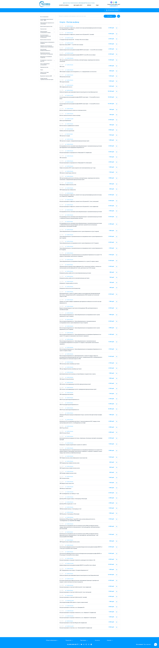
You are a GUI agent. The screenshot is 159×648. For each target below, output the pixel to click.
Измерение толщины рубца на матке (69, 283)
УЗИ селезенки (63, 157)
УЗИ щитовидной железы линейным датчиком (70, 368)
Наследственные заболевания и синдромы (47, 43)
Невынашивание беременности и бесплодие (47, 23)
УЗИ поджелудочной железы (66, 394)
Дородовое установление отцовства (46, 57)
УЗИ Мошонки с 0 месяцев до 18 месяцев (69, 514)
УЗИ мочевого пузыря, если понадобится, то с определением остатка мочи (78, 71)
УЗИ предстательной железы (67, 379)
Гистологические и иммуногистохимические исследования (45, 36)
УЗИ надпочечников (64, 81)
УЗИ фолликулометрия (65, 76)
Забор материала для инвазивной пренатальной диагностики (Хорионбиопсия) (79, 575)
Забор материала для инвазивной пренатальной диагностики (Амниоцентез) (79, 92)
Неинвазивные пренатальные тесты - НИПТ (46, 20)
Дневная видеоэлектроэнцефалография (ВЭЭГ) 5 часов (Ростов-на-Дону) (78, 565)
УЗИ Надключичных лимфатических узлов (70, 468)
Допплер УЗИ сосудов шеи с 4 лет (68, 503)
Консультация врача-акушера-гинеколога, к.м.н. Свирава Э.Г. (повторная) (78, 617)
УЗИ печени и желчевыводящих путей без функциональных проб (75, 384)
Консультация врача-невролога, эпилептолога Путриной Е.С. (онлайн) (77, 34)
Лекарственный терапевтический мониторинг (46, 79)
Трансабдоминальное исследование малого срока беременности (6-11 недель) (79, 243)
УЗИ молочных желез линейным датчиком (69, 363)
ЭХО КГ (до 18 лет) (64, 428)
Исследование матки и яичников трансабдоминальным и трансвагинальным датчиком (81, 211)
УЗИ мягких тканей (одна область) (68, 173)
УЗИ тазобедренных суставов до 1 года (69, 493)
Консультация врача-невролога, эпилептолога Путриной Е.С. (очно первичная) (79, 206)
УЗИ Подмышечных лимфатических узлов (69, 463)
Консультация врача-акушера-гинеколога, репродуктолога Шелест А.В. (77, 560)
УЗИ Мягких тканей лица (65, 488)
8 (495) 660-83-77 (114, 6)
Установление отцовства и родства (46, 61)
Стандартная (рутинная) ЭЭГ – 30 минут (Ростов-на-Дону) (74, 39)
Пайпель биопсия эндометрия (67, 130)
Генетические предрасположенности (45, 50)
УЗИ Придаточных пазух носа (67, 483)
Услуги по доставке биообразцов (44, 73)
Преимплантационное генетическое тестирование (46, 54)
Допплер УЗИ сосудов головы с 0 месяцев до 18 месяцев (73, 498)
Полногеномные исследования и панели (45, 32)
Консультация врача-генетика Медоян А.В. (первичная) (73, 622)
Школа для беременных (65, 120)
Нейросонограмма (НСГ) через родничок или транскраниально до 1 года (77, 167)
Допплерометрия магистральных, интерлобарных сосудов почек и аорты (78, 374)
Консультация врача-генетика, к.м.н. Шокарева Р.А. (72, 607)
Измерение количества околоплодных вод (70, 288)
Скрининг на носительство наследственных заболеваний (46, 46)
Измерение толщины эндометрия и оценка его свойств (73, 444)
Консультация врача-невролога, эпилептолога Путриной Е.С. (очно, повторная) (79, 201)
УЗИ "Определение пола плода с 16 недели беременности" (74, 570)
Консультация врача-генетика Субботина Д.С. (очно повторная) (75, 592)
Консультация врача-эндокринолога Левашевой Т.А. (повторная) (76, 162)
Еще (97, 5)
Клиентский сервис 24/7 (113, 4)
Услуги (41, 69)
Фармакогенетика (44, 67)
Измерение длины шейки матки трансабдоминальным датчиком (75, 273)
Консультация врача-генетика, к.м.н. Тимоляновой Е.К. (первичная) (76, 627)
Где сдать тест (78, 5)
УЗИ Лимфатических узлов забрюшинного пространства (73, 457)
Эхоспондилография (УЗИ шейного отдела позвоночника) (74, 602)
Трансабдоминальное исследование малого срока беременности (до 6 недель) (79, 231)
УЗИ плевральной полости (66, 87)
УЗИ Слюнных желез (64, 478)
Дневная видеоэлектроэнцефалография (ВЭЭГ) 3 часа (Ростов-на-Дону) (77, 54)
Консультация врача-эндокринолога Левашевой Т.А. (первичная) (76, 152)
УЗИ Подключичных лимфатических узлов (69, 541)
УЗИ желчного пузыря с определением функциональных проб (74, 140)
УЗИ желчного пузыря (65, 135)
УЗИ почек (62, 66)
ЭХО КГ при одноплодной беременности (69, 399)
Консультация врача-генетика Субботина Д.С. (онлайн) (73, 597)
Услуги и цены (64, 5)
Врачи (89, 5)
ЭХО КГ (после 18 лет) (65, 433)
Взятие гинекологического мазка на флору (70, 115)
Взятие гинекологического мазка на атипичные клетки (73, 110)
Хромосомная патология (45, 39)
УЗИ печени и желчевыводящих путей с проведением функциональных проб (78, 389)
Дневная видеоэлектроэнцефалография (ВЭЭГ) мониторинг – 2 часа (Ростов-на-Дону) (81, 49)
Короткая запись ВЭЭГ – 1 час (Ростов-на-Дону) (71, 44)
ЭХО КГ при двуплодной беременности (69, 404)
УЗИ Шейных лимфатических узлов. (68, 184)
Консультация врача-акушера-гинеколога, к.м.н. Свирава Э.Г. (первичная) (78, 612)
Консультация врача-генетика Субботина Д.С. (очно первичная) (75, 587)
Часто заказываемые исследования (45, 64)
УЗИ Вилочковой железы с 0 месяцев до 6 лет (70, 508)
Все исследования (44, 16)
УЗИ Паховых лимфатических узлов (68, 473)
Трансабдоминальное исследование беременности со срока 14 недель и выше (79, 261)
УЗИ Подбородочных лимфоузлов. (68, 189)
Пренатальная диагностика (46, 26)
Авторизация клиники (113, 10)
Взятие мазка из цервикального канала (69, 125)
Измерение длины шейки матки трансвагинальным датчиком (74, 278)
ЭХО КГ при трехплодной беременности (69, 409)
